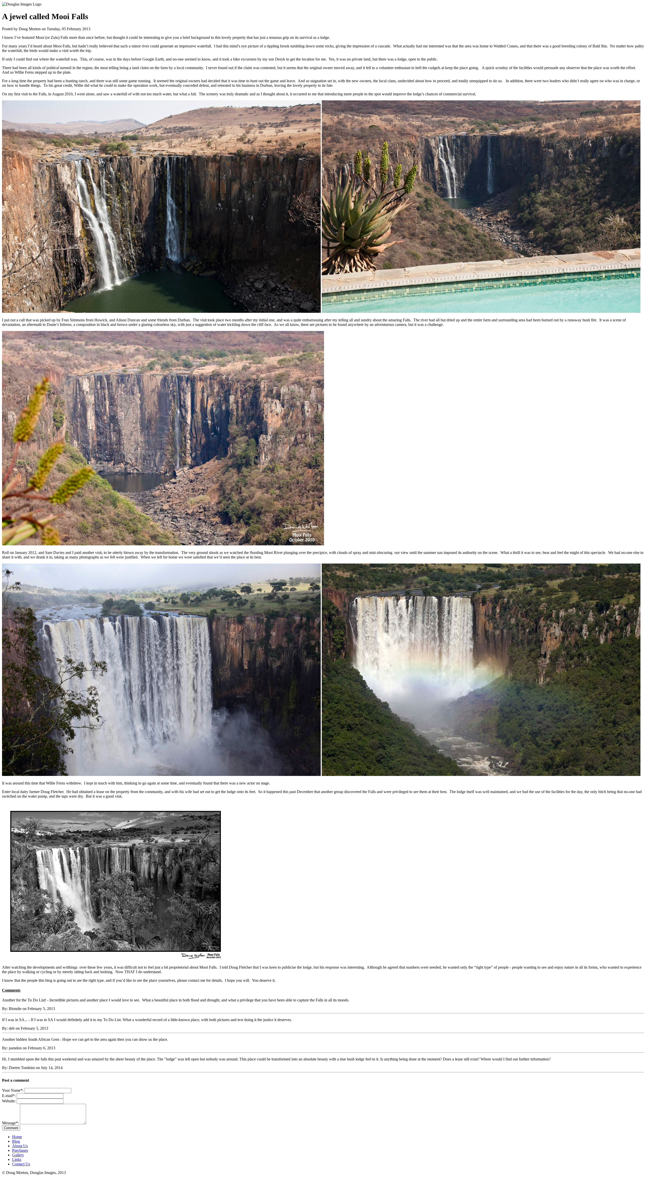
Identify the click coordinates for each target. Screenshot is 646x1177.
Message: (11, 1123)
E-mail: (9, 1096)
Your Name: (12, 1090)
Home (17, 1137)
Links (16, 1159)
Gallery (18, 1155)
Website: (9, 1101)
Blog (16, 1141)
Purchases (20, 1150)
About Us (20, 1146)
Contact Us (21, 1164)
